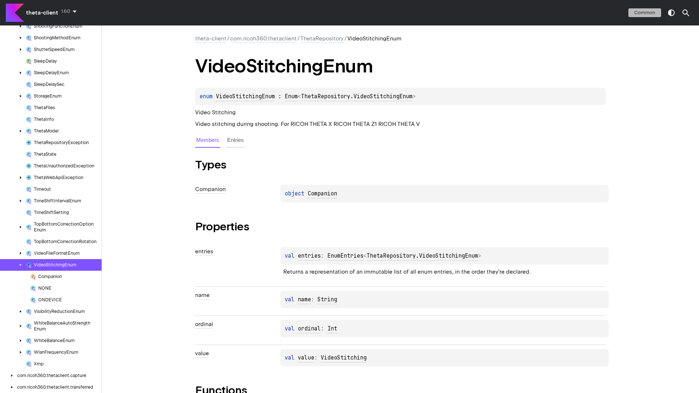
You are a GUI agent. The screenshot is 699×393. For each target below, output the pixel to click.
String (327, 299)
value (306, 357)
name (304, 299)
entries (309, 255)
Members (207, 140)
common (644, 12)
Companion (322, 193)
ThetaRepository (322, 38)
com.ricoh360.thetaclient (263, 38)
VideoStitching (344, 357)
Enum (291, 96)
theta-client (42, 12)
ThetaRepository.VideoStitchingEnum (356, 96)
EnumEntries (345, 255)
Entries (235, 140)
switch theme (671, 12)
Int (332, 328)
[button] (686, 12)
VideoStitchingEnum (245, 96)
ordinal (309, 328)
